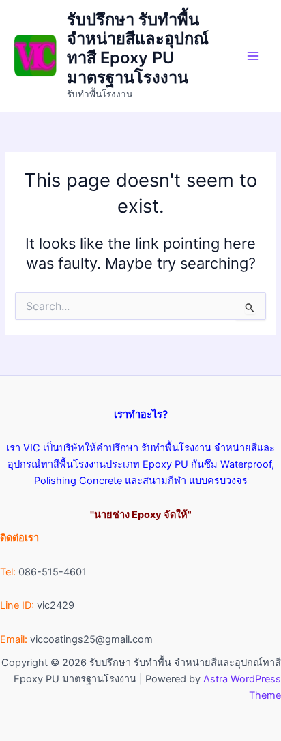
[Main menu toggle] (253, 56)
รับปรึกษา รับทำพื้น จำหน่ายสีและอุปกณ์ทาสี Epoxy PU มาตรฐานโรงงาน (138, 48)
